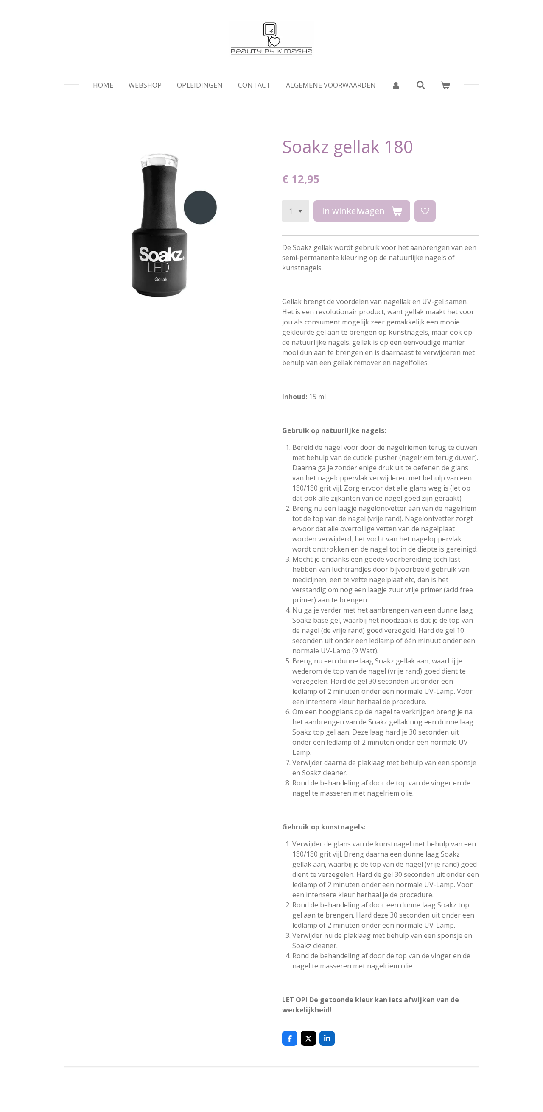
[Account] (396, 85)
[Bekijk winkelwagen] (445, 85)
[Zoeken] (420, 85)
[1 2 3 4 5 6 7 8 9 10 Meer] (295, 211)
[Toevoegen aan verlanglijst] (425, 211)
